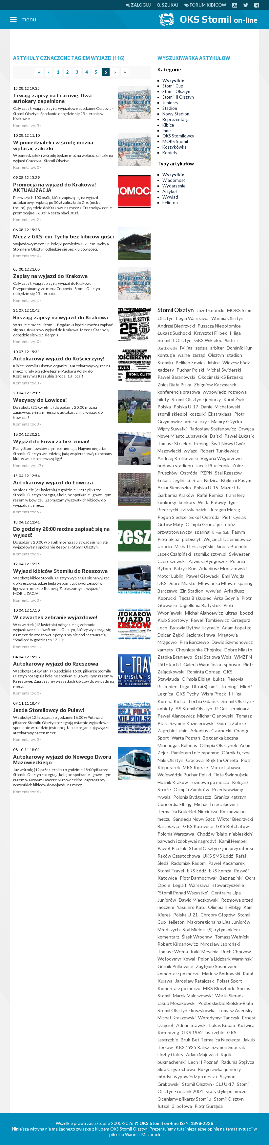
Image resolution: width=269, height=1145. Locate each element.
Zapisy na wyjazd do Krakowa (50, 276)
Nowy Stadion (175, 113)
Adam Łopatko (237, 627)
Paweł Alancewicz (176, 716)
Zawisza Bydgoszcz (207, 561)
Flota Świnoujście (231, 774)
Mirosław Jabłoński (220, 944)
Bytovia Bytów (185, 627)
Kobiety (169, 152)
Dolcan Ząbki (170, 635)
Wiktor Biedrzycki (235, 819)
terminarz (239, 708)
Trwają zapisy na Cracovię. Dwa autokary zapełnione (52, 98)
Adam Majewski (202, 1054)
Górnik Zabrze (231, 723)
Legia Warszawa (192, 318)
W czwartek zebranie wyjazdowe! (55, 617)
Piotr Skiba (168, 539)
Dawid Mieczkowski (198, 900)
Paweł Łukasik (239, 436)
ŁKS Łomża (220, 870)
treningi (229, 686)
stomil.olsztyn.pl (210, 554)
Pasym (238, 532)
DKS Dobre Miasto (176, 583)
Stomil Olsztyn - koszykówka (186, 1010)
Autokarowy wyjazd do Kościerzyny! (58, 358)
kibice (214, 362)
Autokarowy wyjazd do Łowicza (53, 482)
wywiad (213, 591)
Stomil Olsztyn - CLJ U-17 (208, 1084)
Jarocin (164, 546)
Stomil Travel (170, 870)
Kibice (168, 125)
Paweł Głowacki (202, 576)
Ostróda (188, 472)
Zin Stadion (191, 591)
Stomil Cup (172, 85)
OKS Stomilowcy (178, 135)
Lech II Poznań (203, 1062)
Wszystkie (173, 80)
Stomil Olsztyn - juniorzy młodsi (221, 848)
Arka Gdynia (226, 598)
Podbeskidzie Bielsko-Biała (225, 1003)
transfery (235, 495)
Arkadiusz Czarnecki (210, 730)
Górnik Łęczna (236, 752)
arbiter (217, 348)
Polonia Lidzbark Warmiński (225, 959)
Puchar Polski (190, 370)
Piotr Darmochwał (198, 878)
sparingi (246, 583)
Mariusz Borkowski (221, 973)
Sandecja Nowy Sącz (194, 819)
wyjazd (190, 450)
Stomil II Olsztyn (178, 97)
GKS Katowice (198, 826)
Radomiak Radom (188, 863)
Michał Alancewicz (204, 613)
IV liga (186, 348)
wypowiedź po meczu (195, 1076)
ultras (231, 613)
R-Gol (221, 708)
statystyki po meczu (226, 1091)
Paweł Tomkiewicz (210, 620)
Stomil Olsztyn (176, 91)
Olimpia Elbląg (196, 679)
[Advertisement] (134, 40)
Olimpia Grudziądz (204, 524)
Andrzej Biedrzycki (176, 326)
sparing (202, 532)
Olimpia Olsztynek (218, 745)
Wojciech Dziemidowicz (227, 539)
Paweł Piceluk (171, 848)
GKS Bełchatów (232, 826)
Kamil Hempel (233, 841)
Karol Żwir (233, 399)
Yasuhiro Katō (191, 907)
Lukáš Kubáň (222, 1025)
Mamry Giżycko (226, 421)
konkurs (187, 502)
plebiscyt (191, 539)
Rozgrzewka (210, 1069)
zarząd (199, 355)
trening (201, 443)
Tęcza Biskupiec (194, 598)
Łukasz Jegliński (173, 480)
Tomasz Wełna (172, 951)
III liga (235, 693)
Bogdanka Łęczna (220, 738)
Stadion (169, 108)
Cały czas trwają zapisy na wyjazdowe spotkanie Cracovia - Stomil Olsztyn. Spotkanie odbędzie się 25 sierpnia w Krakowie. (63, 113)
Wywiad (170, 197)
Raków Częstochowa (178, 856)
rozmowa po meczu (210, 782)
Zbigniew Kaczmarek (215, 384)
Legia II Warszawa (191, 885)
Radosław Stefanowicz (212, 428)
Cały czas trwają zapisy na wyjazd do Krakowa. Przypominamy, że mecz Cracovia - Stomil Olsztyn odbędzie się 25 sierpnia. (56, 288)
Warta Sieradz (229, 995)
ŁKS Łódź (196, 870)
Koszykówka (174, 147)
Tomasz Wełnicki (232, 936)
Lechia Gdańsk (204, 701)
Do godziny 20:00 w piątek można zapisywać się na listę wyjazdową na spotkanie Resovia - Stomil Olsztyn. (60, 545)
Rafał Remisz (210, 495)
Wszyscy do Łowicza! (40, 400)
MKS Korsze (195, 767)
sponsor (232, 664)
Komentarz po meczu (178, 988)
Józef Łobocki (210, 310)
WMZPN (243, 657)
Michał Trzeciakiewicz (216, 804)
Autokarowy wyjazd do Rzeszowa (55, 664)
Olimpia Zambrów (191, 789)
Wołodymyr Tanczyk (218, 1017)
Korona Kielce (171, 701)
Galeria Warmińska (202, 664)
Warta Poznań (186, 738)
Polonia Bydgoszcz (192, 797)
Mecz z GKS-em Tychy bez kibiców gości (63, 236)
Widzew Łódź (236, 362)
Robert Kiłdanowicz (177, 944)
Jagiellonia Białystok (200, 605)
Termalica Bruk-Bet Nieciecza (187, 811)
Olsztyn (216, 355)
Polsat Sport (229, 981)
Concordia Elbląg (174, 804)
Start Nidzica (205, 480)
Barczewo (167, 591)
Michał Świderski (224, 370)
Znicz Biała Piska (174, 384)
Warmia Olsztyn (227, 318)
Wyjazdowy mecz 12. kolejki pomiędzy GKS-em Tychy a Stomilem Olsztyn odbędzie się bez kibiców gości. (61, 246)
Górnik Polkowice (175, 966)
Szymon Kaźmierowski (192, 723)
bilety (163, 399)
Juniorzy (170, 102)
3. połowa (182, 1106)
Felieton (170, 202)
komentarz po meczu (178, 973)
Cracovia (195, 760)
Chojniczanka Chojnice (199, 649)
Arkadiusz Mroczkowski (223, 568)
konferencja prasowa (178, 392)
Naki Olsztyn (170, 760)
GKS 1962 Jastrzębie (203, 1032)
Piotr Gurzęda (209, 1106)
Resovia (235, 679)
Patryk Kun (185, 568)
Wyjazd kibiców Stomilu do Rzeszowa (60, 571)
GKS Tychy (187, 693)
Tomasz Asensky (235, 1010)
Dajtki (216, 436)
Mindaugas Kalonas (177, 745)
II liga (235, 333)
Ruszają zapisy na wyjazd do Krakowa (60, 317)
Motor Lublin (170, 576)
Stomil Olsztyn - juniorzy (196, 399)
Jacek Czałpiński (174, 554)
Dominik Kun (240, 348)
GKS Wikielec (208, 340)
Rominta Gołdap (203, 671)
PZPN (206, 472)
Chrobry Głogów (217, 914)
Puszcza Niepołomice (219, 326)
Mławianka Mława (216, 583)
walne (184, 355)
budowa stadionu (175, 465)
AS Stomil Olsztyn (194, 708)
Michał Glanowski (215, 716)
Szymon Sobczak (228, 1047)
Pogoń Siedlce (172, 517)
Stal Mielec (193, 929)
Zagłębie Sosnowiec (216, 966)
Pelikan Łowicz (190, 362)
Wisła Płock (213, 693)
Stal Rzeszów (228, 472)
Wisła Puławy (212, 502)
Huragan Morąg (224, 509)
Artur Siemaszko (174, 487)
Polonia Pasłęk (193, 509)
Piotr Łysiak (234, 517)
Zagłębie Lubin (172, 730)
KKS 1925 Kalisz (192, 1047)
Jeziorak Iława (200, 635)
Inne (166, 130)
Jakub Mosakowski (176, 1003)
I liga (184, 686)
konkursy (166, 502)
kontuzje (166, 355)
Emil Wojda (233, 576)
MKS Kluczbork (218, 988)
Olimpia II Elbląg (224, 907)
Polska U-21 (185, 914)
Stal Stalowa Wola (213, 657)
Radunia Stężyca (237, 1062)
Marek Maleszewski (193, 995)
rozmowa (237, 392)
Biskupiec (167, 686)
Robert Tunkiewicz (219, 450)
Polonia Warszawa (175, 834)
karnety (165, 649)
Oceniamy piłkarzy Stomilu (184, 1099)
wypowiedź (214, 392)
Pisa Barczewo (194, 642)
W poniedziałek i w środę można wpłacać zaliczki (53, 145)
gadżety (165, 370)
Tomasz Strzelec (174, 443)
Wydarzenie (173, 185)
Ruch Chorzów (236, 951)
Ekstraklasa (220, 414)
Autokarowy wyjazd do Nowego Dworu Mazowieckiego (62, 760)
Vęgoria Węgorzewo (221, 458)
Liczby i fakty (170, 1054)
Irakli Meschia (204, 951)
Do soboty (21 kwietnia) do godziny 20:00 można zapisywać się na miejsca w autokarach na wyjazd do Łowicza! (58, 412)
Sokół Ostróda (204, 517)
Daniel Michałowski (220, 406)
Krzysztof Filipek (210, 333)
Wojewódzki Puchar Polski (184, 774)
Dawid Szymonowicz (232, 642)
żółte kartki (169, 664)
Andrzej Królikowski (177, 458)
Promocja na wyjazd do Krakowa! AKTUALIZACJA (54, 188)
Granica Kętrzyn (230, 797)
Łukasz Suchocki (174, 333)
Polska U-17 (186, 406)
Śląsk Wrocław (197, 936)
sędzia (201, 348)
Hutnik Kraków (172, 782)
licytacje (210, 627)
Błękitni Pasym (236, 480)
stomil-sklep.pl (172, 414)
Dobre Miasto (238, 649)
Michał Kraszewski (176, 1017)
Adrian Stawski (191, 1025)
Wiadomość (173, 180)
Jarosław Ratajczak (194, 981)
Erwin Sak (220, 532)
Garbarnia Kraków (175, 495)
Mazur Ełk (231, 487)
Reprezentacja (176, 119)
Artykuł (169, 191)
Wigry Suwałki (172, 428)
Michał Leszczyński (194, 546)
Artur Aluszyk (197, 421)
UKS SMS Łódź (218, 856)
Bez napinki (230, 878)
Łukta (219, 679)
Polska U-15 (206, 487)
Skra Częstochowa (176, 1069)
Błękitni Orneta (222, 760)
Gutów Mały (170, 524)
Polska (164, 406)
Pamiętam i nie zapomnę (195, 752)
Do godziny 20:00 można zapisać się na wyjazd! (61, 532)
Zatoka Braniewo (174, 657)
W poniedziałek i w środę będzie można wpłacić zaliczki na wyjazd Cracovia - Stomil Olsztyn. (63, 158)
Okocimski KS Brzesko (220, 377)
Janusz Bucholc (231, 546)
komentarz (168, 936)
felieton (177, 922)
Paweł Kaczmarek (226, 863)
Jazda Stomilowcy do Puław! (48, 710)
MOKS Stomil (175, 141)
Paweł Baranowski (176, 377)
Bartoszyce (168, 826)
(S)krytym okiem (223, 929)
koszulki (198, 414)
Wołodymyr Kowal (176, 959)
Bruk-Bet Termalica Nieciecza (210, 1039)
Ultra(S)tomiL (205, 686)
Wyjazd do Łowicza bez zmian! (51, 441)
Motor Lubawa (225, 767)
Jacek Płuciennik (213, 465)
